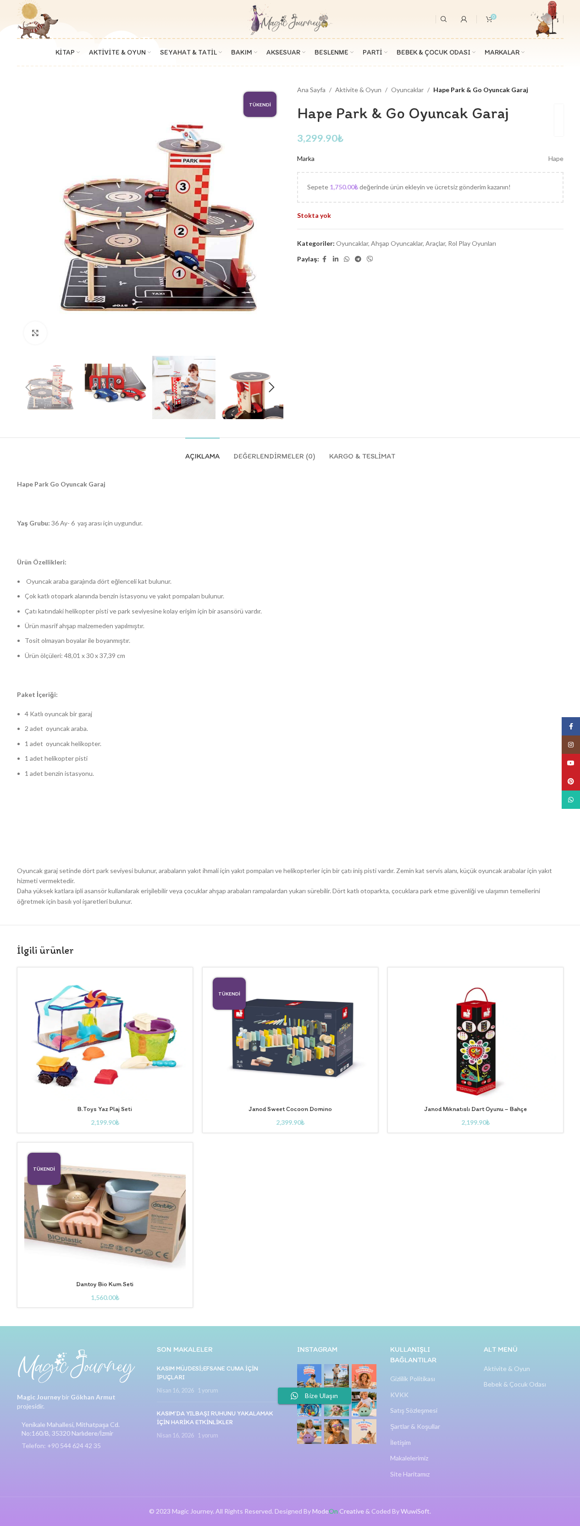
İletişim (400, 1442)
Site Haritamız (410, 1474)
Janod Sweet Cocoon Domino (290, 1109)
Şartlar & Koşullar (415, 1426)
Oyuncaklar (407, 90)
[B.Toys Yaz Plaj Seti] (105, 1037)
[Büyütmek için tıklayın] (35, 332)
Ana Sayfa (311, 90)
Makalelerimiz (409, 1458)
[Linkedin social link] (335, 259)
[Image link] (76, 1366)
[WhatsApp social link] (346, 259)
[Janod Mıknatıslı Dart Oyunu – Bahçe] (475, 1037)
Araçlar (435, 243)
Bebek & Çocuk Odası (515, 1384)
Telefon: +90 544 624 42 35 (61, 1445)
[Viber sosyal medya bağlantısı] (370, 259)
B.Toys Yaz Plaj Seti (104, 1109)
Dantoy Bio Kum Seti (104, 1284)
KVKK (399, 1395)
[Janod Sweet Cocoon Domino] (290, 1037)
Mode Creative (338, 1511)
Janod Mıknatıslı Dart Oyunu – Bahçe (475, 1109)
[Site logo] (290, 18)
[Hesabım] (464, 19)
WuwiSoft (415, 1511)
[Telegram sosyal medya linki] (358, 259)
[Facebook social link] (324, 259)
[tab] (202, 451)
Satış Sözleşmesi (413, 1410)
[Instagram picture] (309, 1376)
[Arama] (444, 19)
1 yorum (208, 1390)
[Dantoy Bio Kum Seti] (105, 1213)
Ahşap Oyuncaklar (397, 243)
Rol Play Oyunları (472, 243)
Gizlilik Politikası (412, 1378)
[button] (28, 387)
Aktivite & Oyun (358, 90)
